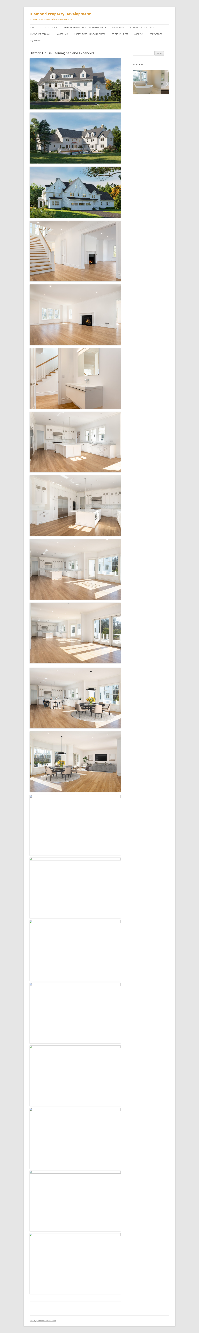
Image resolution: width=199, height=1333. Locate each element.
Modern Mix (62, 34)
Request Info (36, 40)
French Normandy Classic (142, 27)
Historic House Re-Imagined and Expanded (85, 27)
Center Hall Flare (120, 34)
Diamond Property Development (60, 14)
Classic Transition (49, 27)
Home (32, 27)
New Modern (118, 27)
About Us (138, 34)
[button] (135, 84)
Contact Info (156, 34)
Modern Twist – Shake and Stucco (89, 34)
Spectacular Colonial (40, 34)
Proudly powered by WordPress (43, 1320)
